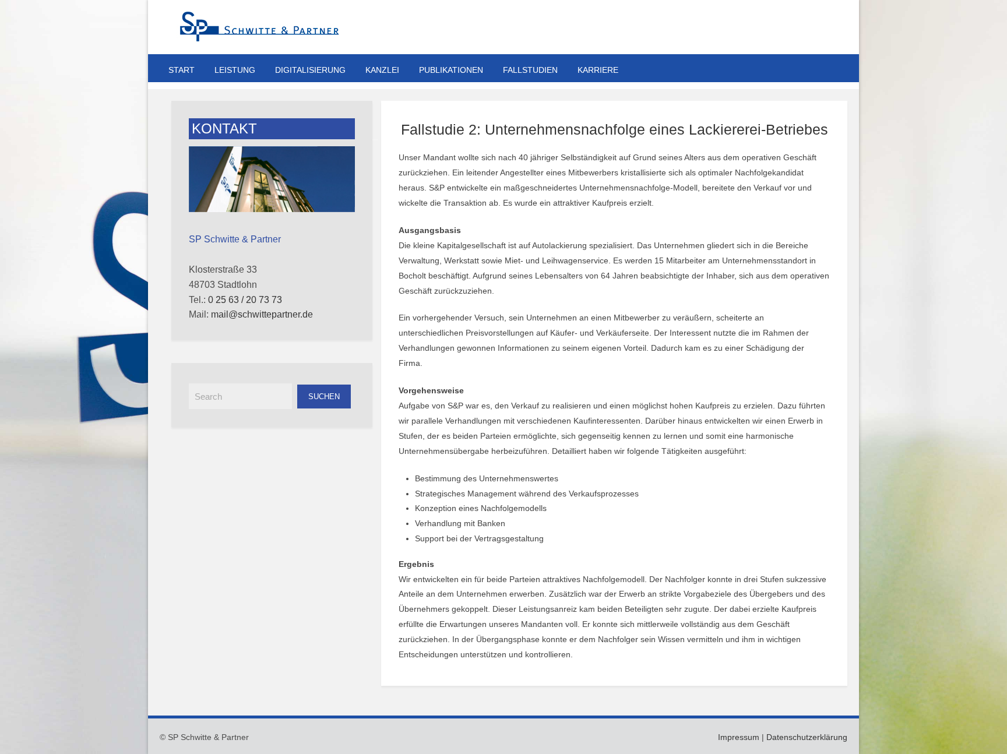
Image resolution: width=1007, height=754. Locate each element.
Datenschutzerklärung (806, 737)
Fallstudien (530, 70)
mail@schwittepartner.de (262, 314)
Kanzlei (382, 70)
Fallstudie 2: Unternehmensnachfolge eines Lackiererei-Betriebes (614, 129)
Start (181, 70)
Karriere (598, 70)
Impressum (738, 737)
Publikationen (451, 70)
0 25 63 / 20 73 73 (245, 300)
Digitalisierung (310, 70)
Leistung (234, 70)
